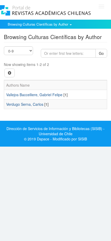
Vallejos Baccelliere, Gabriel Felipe (34, 94)
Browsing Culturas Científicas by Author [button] (38, 24)
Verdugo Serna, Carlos (24, 104)
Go (101, 53)
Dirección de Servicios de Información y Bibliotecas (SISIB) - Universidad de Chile (55, 131)
